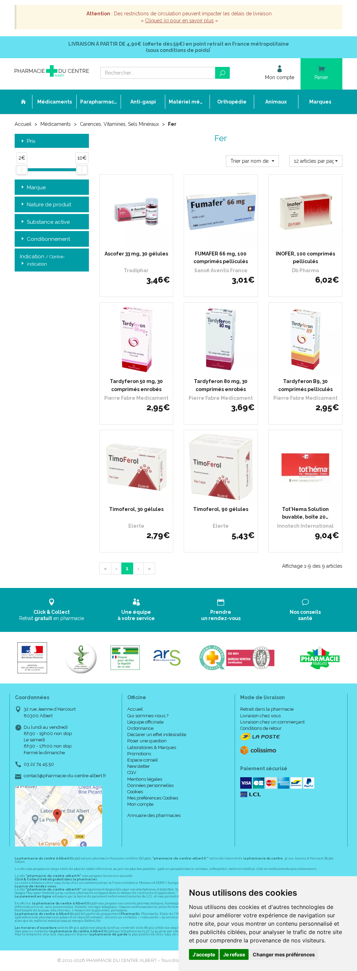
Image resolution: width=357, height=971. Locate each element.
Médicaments (55, 124)
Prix (31, 141)
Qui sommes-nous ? (147, 715)
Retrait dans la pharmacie (267, 709)
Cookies (135, 791)
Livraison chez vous (260, 715)
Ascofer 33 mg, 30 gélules (136, 254)
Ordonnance (140, 728)
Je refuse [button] (234, 954)
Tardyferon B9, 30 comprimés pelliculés (305, 385)
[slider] (22, 170)
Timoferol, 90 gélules (220, 509)
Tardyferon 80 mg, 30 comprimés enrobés (221, 385)
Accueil (23, 124)
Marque (36, 187)
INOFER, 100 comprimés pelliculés (305, 257)
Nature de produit (49, 204)
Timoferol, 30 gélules (136, 509)
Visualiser (223, 241)
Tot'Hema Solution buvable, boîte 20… (305, 513)
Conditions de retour (261, 728)
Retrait (51, 615)
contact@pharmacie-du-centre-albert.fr (65, 776)
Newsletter (138, 766)
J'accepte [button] (203, 954)
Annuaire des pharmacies (154, 815)
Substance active (48, 222)
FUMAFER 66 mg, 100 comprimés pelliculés (220, 257)
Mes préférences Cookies (152, 798)
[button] (252, 161)
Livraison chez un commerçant (272, 722)
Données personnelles (150, 785)
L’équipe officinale (145, 722)
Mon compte (140, 804)
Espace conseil (142, 760)
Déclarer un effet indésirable (156, 734)
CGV (131, 772)
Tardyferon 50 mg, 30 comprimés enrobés (136, 385)
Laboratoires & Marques (151, 747)
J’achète (140, 241)
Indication (42, 260)
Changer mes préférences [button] (284, 954)
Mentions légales (144, 779)
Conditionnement (48, 239)
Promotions (139, 753)
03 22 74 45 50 (39, 764)
